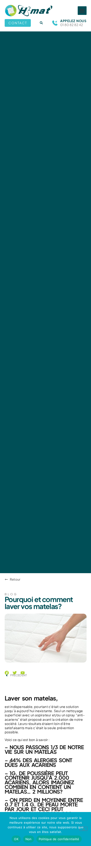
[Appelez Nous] (54, 23)
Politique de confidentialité (59, 839)
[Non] (84, 829)
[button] (82, 10)
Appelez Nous (73, 21)
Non (28, 839)
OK (16, 839)
